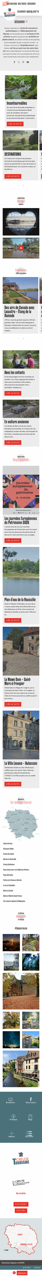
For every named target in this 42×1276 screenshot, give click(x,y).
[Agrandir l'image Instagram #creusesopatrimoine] (21, 991)
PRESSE (37, 1267)
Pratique (13, 1119)
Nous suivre (31, 1102)
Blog (30, 1119)
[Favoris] (28, 12)
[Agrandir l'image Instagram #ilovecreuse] (11, 942)
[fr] (36, 12)
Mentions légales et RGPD (13, 1263)
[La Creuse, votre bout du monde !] (21, 248)
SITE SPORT (21, 1204)
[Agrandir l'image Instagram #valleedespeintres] (11, 962)
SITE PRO (29, 1136)
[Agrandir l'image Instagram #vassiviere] (30, 942)
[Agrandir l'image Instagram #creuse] (11, 1020)
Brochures (10, 1102)
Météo (12, 1136)
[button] (32, 12)
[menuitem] (22, 4)
